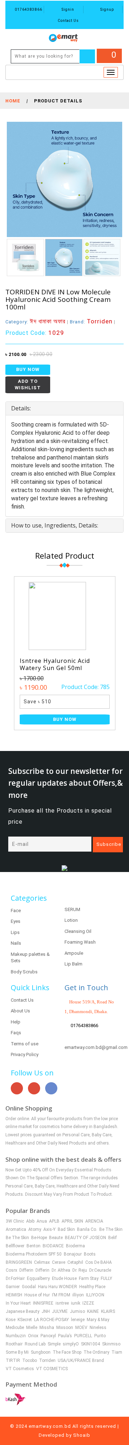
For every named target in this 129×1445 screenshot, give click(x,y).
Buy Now (27, 369)
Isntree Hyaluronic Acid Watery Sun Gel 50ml (55, 664)
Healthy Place (92, 1286)
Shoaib (81, 1435)
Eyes (15, 921)
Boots (90, 1254)
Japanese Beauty (22, 1311)
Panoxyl (48, 1335)
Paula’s (65, 1335)
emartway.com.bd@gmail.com (96, 1047)
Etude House (64, 1278)
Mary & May (98, 1319)
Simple (54, 1344)
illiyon (78, 1294)
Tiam (116, 1352)
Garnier (13, 1286)
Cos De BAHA (98, 1262)
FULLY (106, 1278)
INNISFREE (43, 1303)
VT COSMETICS (52, 1368)
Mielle (31, 1327)
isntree (62, 1303)
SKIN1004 (90, 1344)
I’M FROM (61, 1294)
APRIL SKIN (72, 1221)
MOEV (81, 1327)
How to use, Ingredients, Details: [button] (54, 525)
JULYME (60, 1311)
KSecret (25, 1319)
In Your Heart (18, 1303)
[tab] (64, 408)
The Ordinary (96, 1352)
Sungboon (41, 1352)
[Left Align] (87, 56)
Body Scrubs (24, 971)
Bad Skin (66, 1229)
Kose (10, 1319)
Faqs (16, 1032)
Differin (26, 1270)
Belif (112, 1237)
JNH (46, 1311)
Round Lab (35, 1344)
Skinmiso (111, 1344)
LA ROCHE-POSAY (51, 1319)
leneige (78, 1319)
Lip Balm (73, 964)
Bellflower (15, 1245)
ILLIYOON (95, 1294)
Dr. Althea (61, 1270)
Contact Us (68, 21)
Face (16, 910)
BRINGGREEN (19, 1262)
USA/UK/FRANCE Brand (81, 1360)
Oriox (33, 1335)
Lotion (71, 920)
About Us (20, 1010)
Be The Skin (111, 1229)
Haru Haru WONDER (57, 1286)
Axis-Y (49, 1229)
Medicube (15, 1327)
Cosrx (11, 1270)
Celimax (42, 1262)
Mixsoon (64, 1327)
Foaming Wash (80, 942)
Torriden (47, 1360)
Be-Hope (39, 1237)
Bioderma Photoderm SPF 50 (34, 1254)
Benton (33, 1245)
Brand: (91, 321)
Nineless (98, 1327)
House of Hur (37, 1294)
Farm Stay (89, 1278)
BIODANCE (53, 1245)
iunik (75, 1303)
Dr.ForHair (15, 1278)
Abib (30, 1221)
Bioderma (75, 1245)
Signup (106, 9)
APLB (54, 1221)
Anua (42, 1221)
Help (15, 1022)
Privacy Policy (24, 1054)
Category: (35, 321)
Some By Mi (17, 1352)
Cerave (58, 1262)
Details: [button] (21, 408)
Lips (15, 932)
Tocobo (29, 1360)
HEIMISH (14, 1294)
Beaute (56, 1237)
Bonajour (73, 1254)
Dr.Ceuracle (100, 1270)
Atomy (34, 1229)
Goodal (29, 1286)
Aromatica (16, 1229)
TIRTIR (13, 1360)
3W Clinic (15, 1221)
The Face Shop (67, 1352)
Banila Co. (87, 1229)
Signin (67, 9)
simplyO (71, 1344)
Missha (46, 1327)
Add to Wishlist (28, 385)
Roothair (14, 1344)
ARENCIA (94, 1221)
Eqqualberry (38, 1278)
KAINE (93, 1311)
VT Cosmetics (20, 1368)
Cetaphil (75, 1262)
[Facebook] (51, 1088)
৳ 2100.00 (16, 354)
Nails (16, 943)
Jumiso (77, 1311)
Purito (100, 1335)
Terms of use (24, 1043)
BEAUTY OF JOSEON (85, 1237)
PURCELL (83, 1335)
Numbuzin (16, 1335)
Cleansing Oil (77, 931)
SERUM (72, 909)
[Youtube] (17, 1088)
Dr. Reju (79, 1270)
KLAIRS (108, 1311)
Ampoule (73, 953)
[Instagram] (34, 1088)
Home (12, 100)
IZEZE (88, 1303)
